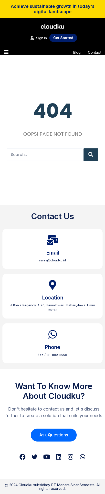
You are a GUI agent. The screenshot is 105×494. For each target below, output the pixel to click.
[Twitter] (35, 457)
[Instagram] (70, 457)
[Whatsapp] (82, 457)
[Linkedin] (58, 457)
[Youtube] (46, 457)
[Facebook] (23, 457)
